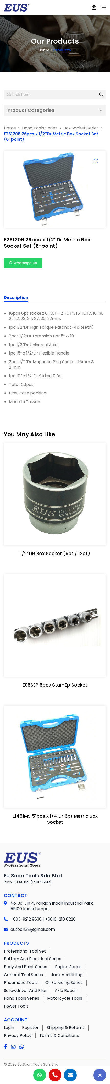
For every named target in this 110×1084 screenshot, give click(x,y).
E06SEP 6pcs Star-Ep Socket (55, 685)
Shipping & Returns (65, 1028)
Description (16, 298)
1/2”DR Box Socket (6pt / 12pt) (55, 553)
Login (9, 1028)
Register (30, 1028)
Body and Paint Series (25, 967)
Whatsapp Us (24, 263)
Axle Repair (66, 990)
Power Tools (16, 1006)
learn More (54, 536)
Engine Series (68, 967)
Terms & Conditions (59, 1035)
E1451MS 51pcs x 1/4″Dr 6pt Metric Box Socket (55, 819)
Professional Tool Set (25, 951)
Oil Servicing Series (64, 983)
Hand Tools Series (21, 998)
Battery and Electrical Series (32, 959)
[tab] (16, 298)
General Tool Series (23, 975)
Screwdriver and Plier (25, 990)
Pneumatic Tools (20, 983)
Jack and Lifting (66, 975)
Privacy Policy (17, 1035)
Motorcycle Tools (64, 998)
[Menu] (104, 7)
